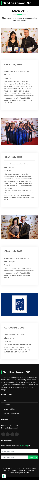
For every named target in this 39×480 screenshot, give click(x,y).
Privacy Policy (23, 446)
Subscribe (33, 457)
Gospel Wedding (9, 409)
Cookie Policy (24, 473)
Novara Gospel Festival (11, 413)
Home (6, 400)
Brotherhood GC (17, 3)
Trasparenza (31, 470)
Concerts (7, 405)
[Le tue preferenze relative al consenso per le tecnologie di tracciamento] (4, 476)
